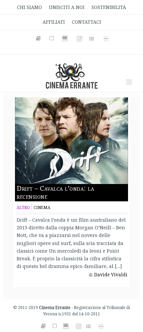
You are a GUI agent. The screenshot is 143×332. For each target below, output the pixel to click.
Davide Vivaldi (110, 275)
